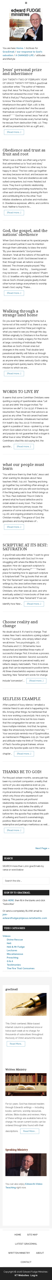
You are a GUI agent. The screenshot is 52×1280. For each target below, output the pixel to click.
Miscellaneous (15, 954)
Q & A (10, 961)
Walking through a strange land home (20, 313)
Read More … (29, 1131)
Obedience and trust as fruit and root (24, 152)
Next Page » (42, 848)
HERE (11, 900)
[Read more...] (14, 132)
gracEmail (11, 989)
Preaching (12, 957)
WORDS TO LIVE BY (21, 391)
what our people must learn (23, 466)
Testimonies (14, 965)
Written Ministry (15, 1069)
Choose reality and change (20, 624)
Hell (9, 943)
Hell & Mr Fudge (16, 947)
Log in (34, 1275)
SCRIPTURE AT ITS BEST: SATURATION (25, 547)
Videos (7, 936)
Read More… (16, 1043)
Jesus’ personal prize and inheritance (22, 71)
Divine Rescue (15, 939)
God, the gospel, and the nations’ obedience (25, 232)
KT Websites (22, 1275)
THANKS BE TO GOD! (22, 772)
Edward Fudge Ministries (26, 24)
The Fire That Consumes (21, 968)
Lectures (12, 950)
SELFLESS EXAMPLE (22, 699)
